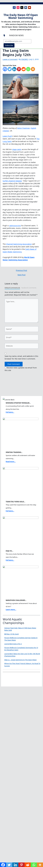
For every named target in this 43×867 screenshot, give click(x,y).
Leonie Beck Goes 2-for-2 (13, 644)
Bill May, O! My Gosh (11, 634)
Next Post (21, 275)
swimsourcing (15, 225)
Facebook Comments (28, 288)
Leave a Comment (10, 59)
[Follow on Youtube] (29, 7)
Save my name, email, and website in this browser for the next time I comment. (21, 357)
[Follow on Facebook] (14, 7)
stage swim (16, 149)
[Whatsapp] (28, 70)
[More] (33, 70)
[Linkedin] (14, 70)
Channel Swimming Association (19, 244)
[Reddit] (24, 70)
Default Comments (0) (12, 288)
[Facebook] (5, 70)
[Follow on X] (21, 7)
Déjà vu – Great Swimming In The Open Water (20, 660)
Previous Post (21, 270)
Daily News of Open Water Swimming (19, 250)
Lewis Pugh (7, 136)
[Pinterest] (19, 70)
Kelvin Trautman (23, 128)
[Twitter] (10, 70)
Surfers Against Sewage (12, 181)
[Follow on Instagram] (18, 7)
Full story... (10, 412)
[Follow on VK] (25, 7)
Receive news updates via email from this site (21, 368)
